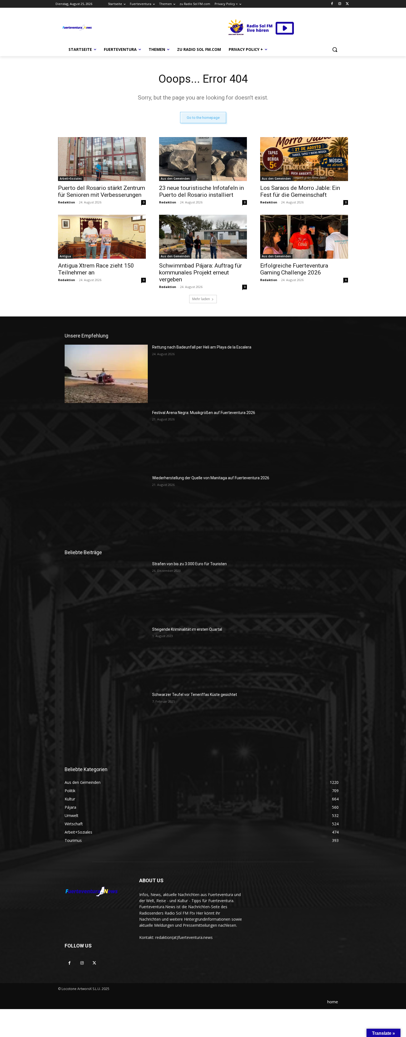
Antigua (65, 256)
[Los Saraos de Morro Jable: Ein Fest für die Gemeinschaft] (304, 159)
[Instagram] (339, 4)
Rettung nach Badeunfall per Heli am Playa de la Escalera (201, 347)
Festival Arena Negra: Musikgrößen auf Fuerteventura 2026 (203, 412)
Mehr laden (201, 299)
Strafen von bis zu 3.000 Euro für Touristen (189, 564)
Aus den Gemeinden (175, 178)
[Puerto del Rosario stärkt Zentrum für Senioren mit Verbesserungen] (102, 159)
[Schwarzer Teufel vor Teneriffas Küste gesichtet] (106, 721)
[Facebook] (332, 4)
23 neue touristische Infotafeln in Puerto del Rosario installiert (201, 191)
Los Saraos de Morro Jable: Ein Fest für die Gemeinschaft (300, 191)
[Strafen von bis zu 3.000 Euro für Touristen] (106, 590)
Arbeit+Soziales (71, 178)
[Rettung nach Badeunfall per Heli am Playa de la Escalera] (106, 374)
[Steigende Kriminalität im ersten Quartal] (106, 656)
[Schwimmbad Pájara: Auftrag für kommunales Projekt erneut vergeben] (203, 237)
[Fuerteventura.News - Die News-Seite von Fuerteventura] (77, 28)
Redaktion (66, 202)
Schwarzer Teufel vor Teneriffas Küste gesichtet (194, 694)
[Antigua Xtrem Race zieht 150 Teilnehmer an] (102, 237)
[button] (334, 49)
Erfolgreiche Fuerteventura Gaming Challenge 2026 (294, 269)
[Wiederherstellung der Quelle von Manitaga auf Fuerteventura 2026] (106, 504)
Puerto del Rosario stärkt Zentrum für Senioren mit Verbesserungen (101, 191)
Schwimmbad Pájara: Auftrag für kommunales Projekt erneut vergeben (200, 272)
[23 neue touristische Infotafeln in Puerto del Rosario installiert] (203, 159)
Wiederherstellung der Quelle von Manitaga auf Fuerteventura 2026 (210, 478)
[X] (347, 4)
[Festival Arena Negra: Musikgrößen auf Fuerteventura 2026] (106, 439)
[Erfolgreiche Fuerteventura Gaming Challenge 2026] (304, 237)
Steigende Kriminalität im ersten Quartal (187, 629)
